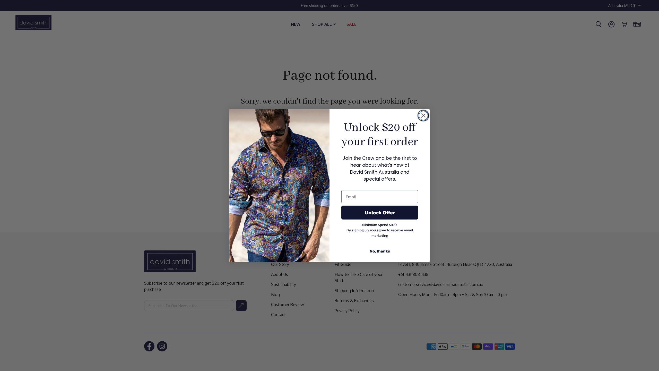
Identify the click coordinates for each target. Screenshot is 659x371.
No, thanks (380, 251)
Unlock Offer (380, 212)
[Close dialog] (423, 115)
